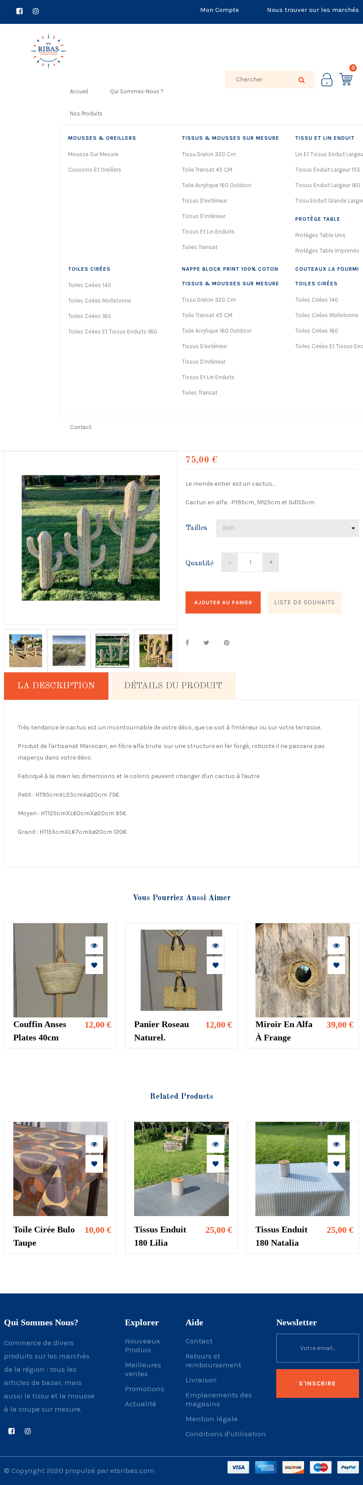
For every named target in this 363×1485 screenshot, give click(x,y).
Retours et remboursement (213, 1360)
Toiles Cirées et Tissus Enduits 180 (112, 331)
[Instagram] (35, 12)
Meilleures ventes (143, 1369)
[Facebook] (19, 12)
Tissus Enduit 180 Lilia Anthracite (160, 1236)
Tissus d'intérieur (203, 216)
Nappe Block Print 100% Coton (230, 269)
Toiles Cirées (89, 269)
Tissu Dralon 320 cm (209, 154)
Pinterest (226, 643)
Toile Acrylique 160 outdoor (216, 185)
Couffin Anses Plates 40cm (39, 1030)
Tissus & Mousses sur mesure (230, 138)
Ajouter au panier (223, 602)
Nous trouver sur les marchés (313, 10)
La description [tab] (56, 686)
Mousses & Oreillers (102, 138)
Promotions (144, 1388)
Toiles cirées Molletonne (99, 300)
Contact (198, 1340)
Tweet (206, 643)
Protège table (317, 219)
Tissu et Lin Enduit (325, 138)
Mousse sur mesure (93, 154)
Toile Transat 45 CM (207, 169)
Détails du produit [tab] (173, 686)
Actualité (140, 1403)
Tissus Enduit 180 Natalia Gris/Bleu (281, 1236)
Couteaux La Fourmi (327, 269)
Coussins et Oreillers (94, 169)
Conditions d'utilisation (225, 1433)
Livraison (201, 1379)
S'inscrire (317, 1383)
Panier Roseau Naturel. (161, 1030)
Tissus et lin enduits (208, 231)
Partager (187, 643)
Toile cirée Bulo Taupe (44, 1235)
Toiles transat (199, 247)
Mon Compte (219, 10)
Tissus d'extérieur (204, 200)
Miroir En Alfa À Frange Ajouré (284, 1031)
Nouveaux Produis (142, 1345)
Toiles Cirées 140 (89, 285)
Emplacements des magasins (218, 1399)
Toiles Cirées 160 (89, 316)
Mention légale (211, 1418)
